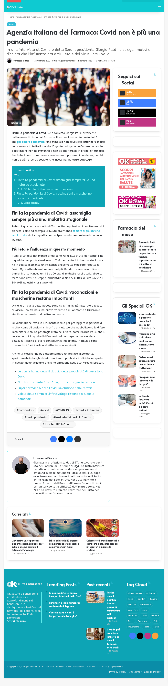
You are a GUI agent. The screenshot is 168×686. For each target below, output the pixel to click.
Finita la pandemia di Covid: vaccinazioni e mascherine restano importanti (54, 196)
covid (45, 410)
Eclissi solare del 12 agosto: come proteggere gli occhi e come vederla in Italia (64, 543)
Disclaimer (135, 671)
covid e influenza (88, 410)
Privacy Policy (117, 671)
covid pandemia (37, 417)
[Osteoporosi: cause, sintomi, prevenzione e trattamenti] (127, 361)
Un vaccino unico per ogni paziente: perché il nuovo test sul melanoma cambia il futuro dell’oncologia (27, 545)
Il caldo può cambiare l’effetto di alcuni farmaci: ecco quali (113, 638)
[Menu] (159, 6)
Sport (146, 627)
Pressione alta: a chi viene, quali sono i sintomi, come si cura (147, 341)
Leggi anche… (31, 202)
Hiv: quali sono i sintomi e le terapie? (147, 380)
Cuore (144, 616)
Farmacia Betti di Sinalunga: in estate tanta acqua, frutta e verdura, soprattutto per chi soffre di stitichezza (147, 254)
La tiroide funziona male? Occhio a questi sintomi (146, 403)
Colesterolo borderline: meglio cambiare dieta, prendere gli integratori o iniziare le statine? (102, 545)
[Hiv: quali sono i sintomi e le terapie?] (127, 381)
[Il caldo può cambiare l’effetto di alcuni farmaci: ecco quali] (95, 634)
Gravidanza (143, 621)
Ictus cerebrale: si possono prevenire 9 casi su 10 (147, 319)
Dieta (130, 621)
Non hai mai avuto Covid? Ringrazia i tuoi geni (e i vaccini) (57, 382)
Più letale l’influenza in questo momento (49, 189)
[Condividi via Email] (77, 439)
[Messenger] (69, 439)
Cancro (153, 599)
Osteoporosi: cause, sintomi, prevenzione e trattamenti (147, 362)
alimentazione (135, 593)
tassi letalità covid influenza (73, 417)
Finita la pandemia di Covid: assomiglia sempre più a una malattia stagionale (56, 182)
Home (11, 17)
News (18, 17)
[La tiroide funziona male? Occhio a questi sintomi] (127, 400)
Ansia (130, 599)
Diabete (155, 616)
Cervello (132, 604)
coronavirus (26, 410)
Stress (156, 627)
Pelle (156, 621)
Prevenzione (133, 627)
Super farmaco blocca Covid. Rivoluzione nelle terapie (55, 388)
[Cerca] (154, 6)
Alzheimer (151, 593)
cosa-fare (133, 610)
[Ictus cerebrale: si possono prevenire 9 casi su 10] (127, 318)
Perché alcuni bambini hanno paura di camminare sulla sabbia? (113, 605)
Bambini (142, 599)
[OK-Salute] (15, 7)
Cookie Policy (152, 671)
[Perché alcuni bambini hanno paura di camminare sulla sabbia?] (95, 597)
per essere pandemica (31, 141)
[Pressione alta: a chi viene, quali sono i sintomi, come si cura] (127, 338)
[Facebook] (53, 439)
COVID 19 (63, 410)
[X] (61, 439)
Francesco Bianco (21, 61)
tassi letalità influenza (59, 424)
